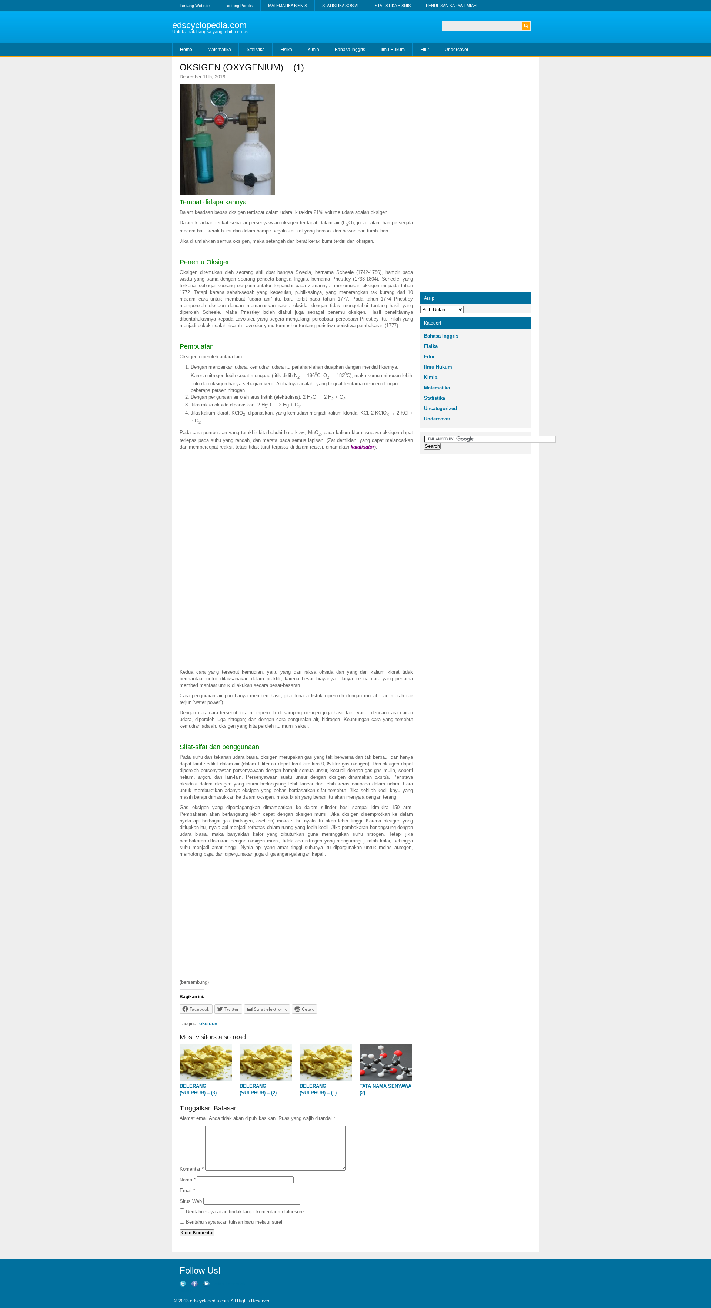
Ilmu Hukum (393, 49)
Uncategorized (440, 408)
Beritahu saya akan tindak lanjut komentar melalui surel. (246, 1211)
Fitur (424, 49)
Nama (188, 1180)
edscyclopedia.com (209, 25)
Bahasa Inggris (350, 49)
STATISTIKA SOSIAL (341, 5)
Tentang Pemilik (239, 5)
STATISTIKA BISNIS (393, 5)
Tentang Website (195, 5)
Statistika (256, 49)
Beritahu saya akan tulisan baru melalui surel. (235, 1222)
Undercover (456, 49)
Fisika (286, 49)
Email (187, 1190)
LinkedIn (184, 1290)
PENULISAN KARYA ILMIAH (451, 5)
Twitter (217, 1284)
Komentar (192, 1169)
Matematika (219, 49)
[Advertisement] (296, 506)
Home (186, 49)
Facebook (236, 1284)
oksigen (208, 1023)
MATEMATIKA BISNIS (287, 5)
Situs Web (191, 1201)
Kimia (313, 49)
